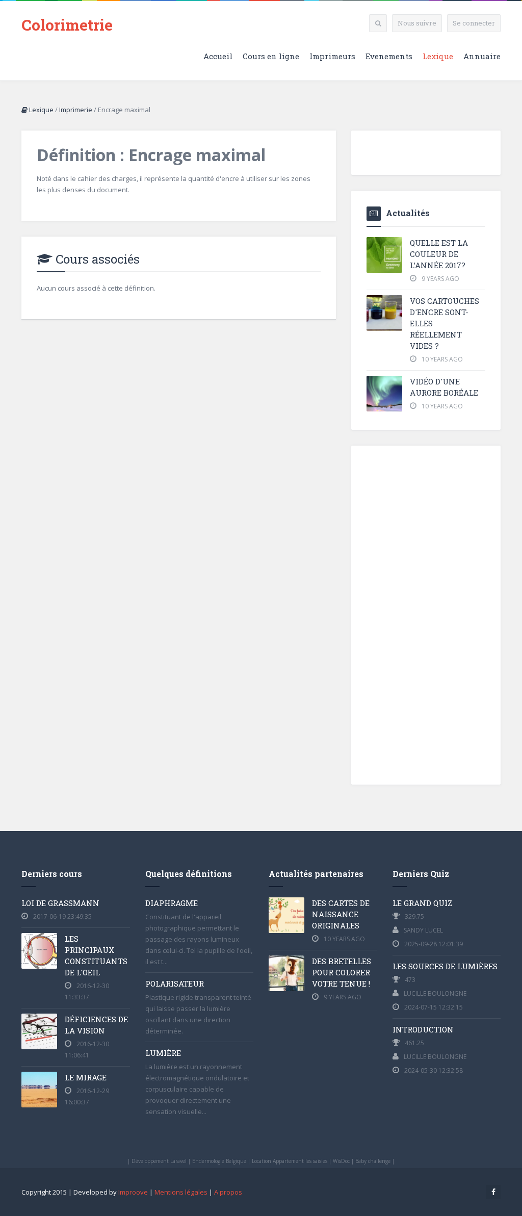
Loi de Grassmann (60, 903)
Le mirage (86, 1077)
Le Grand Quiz (422, 903)
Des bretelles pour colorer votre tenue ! (341, 972)
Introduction (423, 1029)
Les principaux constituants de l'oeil (96, 955)
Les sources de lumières (445, 966)
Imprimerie (75, 109)
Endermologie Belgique (219, 1161)
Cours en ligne (271, 56)
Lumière (163, 1053)
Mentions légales (180, 1192)
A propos (228, 1192)
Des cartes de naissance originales (341, 914)
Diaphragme (171, 903)
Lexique (438, 56)
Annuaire (482, 56)
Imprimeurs (332, 56)
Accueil (217, 56)
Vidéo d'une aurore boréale (444, 387)
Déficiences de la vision (96, 1025)
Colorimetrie (67, 25)
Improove (133, 1192)
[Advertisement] (426, 614)
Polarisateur (174, 983)
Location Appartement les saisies (289, 1161)
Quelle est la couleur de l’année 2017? (439, 254)
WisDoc (341, 1161)
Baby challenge (372, 1161)
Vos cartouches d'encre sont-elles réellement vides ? (444, 323)
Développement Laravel (159, 1161)
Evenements (389, 56)
